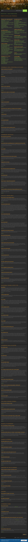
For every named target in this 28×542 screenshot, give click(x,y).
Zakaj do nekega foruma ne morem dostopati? (7, 49)
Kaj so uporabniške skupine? (18, 21)
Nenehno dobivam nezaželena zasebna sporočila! (19, 31)
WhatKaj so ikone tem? (4, 63)
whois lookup (17, 519)
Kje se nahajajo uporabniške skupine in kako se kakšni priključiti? (20, 23)
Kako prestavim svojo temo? (4, 54)
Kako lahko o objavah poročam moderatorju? (6, 51)
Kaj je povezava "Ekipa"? (17, 27)
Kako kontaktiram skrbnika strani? (18, 60)
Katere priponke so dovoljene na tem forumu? (20, 53)
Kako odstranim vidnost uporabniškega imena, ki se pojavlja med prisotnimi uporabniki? (7, 32)
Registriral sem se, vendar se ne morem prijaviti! (7, 22)
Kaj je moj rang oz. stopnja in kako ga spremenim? (5, 39)
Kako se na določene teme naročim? (18, 49)
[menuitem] (2, 11)
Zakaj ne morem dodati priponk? (5, 50)
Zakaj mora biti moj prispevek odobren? (6, 53)
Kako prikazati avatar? (4, 38)
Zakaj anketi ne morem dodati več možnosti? (7, 47)
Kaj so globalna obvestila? (4, 60)
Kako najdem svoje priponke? (18, 54)
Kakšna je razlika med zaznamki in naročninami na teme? (20, 48)
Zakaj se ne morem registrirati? (5, 21)
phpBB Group (16, 506)
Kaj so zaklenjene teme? (4, 62)
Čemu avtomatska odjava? (4, 26)
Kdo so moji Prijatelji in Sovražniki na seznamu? (20, 36)
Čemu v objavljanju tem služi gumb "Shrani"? (6, 52)
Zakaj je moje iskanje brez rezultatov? (19, 41)
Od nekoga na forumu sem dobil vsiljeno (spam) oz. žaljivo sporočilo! (20, 33)
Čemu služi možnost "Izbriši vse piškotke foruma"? (6, 28)
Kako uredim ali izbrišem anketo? (5, 48)
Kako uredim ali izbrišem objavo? (5, 45)
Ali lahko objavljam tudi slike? (5, 59)
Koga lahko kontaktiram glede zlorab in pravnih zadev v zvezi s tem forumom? (20, 59)
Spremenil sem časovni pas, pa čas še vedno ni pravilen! (7, 34)
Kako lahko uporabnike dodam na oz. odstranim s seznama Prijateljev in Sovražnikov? (20, 37)
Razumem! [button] (24, 540)
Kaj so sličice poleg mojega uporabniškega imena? (6, 37)
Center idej (19, 513)
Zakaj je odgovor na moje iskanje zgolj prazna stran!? (20, 43)
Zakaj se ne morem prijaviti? (4, 23)
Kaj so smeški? (3, 58)
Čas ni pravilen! (3, 33)
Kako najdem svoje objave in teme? (18, 44)
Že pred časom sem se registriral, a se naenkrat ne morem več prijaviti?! (7, 24)
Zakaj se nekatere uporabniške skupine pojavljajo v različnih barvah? (20, 25)
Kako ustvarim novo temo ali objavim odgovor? (7, 44)
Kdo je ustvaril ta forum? (17, 57)
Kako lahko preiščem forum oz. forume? (19, 40)
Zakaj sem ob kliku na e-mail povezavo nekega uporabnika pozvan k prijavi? (7, 41)
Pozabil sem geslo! (3, 25)
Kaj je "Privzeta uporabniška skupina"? (19, 26)
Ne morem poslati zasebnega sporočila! (19, 30)
